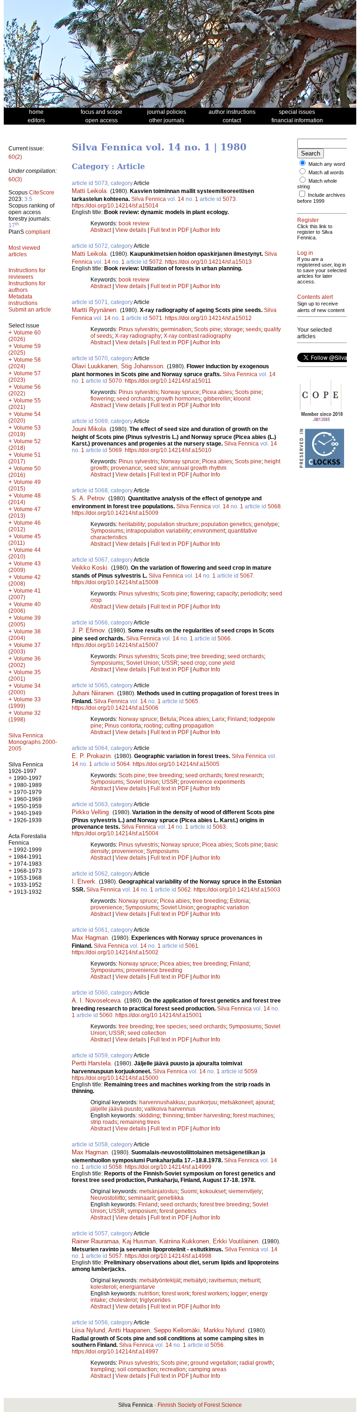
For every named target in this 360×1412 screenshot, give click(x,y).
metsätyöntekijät (159, 1280)
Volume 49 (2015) (24, 485)
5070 (115, 381)
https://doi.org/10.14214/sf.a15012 (208, 318)
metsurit (250, 1280)
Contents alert (315, 297)
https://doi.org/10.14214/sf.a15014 (115, 205)
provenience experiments (212, 782)
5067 (246, 575)
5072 (155, 262)
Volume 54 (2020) (24, 417)
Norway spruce (180, 392)
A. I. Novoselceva (96, 1000)
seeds (253, 329)
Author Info (206, 230)
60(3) (15, 179)
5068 (274, 506)
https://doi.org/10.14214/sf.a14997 (115, 1351)
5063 (219, 827)
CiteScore (41, 192)
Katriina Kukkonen (184, 1241)
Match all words (326, 172)
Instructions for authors (26, 286)
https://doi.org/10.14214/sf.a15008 (115, 582)
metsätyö (194, 1280)
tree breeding (207, 656)
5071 (155, 318)
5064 (123, 764)
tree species (171, 1026)
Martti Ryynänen (94, 309)
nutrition (148, 1293)
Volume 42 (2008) (24, 580)
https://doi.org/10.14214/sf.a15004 (115, 833)
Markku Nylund (223, 1330)
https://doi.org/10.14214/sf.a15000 (115, 1078)
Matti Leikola (89, 190)
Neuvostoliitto (107, 1198)
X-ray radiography (138, 336)
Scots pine (207, 329)
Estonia (239, 901)
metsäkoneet (236, 1102)
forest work (175, 1293)
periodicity (253, 593)
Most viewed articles (24, 251)
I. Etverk (83, 881)
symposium (142, 1211)
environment (209, 531)
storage (233, 329)
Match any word (326, 164)
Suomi (188, 1191)
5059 (250, 1071)
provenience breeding (154, 970)
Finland (237, 719)
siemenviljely (245, 1191)
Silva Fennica (148, 199)
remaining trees (140, 1122)
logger (239, 1293)
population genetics (226, 524)
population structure (173, 524)
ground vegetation (213, 1363)
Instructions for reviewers (26, 273)
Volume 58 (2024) (24, 363)
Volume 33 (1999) (24, 702)
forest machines (253, 1115)
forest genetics (177, 1211)
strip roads (103, 1122)
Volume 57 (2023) (24, 376)
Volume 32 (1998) (24, 716)
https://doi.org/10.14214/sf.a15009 (115, 513)
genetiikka (171, 1198)
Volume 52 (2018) (24, 444)
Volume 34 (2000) (24, 689)
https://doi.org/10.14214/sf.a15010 (168, 450)
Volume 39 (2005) (24, 621)
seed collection (147, 1033)
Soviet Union (142, 663)
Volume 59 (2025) (24, 349)
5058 (115, 1167)
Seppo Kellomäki (177, 1330)
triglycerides (155, 1300)
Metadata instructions (23, 299)
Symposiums (106, 531)
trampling (102, 1369)
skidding (149, 1115)
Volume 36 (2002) (24, 662)
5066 (224, 638)
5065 (191, 701)
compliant (37, 232)
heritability (132, 524)
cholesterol (123, 1300)
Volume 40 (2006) (24, 607)
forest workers (210, 1293)
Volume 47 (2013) (24, 512)
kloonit (241, 398)
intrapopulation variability (158, 531)
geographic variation (222, 907)
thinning (173, 1115)
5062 (184, 889)
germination (176, 329)
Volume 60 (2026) (24, 335)
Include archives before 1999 (321, 198)
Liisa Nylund (88, 1330)
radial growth (256, 1363)
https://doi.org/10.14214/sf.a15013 (208, 262)
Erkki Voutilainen (235, 1241)
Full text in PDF (169, 230)
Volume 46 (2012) (24, 526)
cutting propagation (189, 725)
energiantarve (137, 1287)
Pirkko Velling (90, 812)
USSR (170, 663)
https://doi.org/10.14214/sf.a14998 (168, 1256)
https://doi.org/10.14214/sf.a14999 (168, 1167)
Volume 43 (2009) (24, 566)
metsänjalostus (158, 1191)
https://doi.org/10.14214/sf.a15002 (115, 952)
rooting (153, 725)
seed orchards (135, 398)
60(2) (15, 157)
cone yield (222, 663)
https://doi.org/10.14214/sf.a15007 (115, 645)
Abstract (100, 230)
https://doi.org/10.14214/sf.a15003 (237, 889)
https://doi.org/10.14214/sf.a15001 (158, 1015)
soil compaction (137, 1369)
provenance (126, 468)
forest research (243, 775)
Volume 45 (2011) (24, 539)
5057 (115, 1256)
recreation (173, 1369)
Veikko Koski (89, 567)
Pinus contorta (123, 725)
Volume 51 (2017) (24, 458)
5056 (217, 1345)
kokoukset (212, 1191)
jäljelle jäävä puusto (116, 1109)
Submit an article (29, 309)
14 (181, 199)
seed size (156, 468)
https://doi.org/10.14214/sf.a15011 (168, 381)
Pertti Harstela (91, 1063)
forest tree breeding (224, 1204)
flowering (102, 398)
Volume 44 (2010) (24, 553)
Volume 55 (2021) (24, 403)
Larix (218, 719)
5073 (229, 199)
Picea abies (217, 392)
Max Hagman (90, 937)
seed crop (193, 663)
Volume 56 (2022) (24, 390)
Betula (168, 719)
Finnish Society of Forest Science (200, 1405)
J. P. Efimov (88, 630)
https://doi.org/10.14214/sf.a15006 (115, 708)
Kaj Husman (139, 1241)
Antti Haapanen (129, 1330)
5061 (191, 946)
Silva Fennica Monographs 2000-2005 (32, 742)
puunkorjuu (202, 1102)
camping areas (207, 1369)
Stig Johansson (142, 366)
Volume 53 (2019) (24, 431)
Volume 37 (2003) (24, 648)
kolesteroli (103, 1287)
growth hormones (178, 398)
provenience (127, 851)
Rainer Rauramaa (95, 1241)
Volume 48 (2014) (24, 498)
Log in (305, 253)
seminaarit (141, 1198)
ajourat (264, 1102)
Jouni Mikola (89, 428)
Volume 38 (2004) (24, 634)
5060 (105, 1015)
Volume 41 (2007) (24, 594)
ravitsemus (223, 1280)
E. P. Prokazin (91, 755)
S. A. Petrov (88, 498)
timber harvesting (208, 1115)
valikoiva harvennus (169, 1109)
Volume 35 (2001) (24, 675)
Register (308, 220)
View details (131, 230)
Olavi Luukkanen (94, 366)
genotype (266, 524)
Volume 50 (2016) (24, 471)
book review (134, 223)
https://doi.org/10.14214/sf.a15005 (176, 764)
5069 (115, 450)
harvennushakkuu (162, 1102)
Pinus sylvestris (138, 329)
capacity (227, 593)
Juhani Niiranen (92, 693)
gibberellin (217, 398)
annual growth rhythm (198, 468)
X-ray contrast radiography (197, 336)
